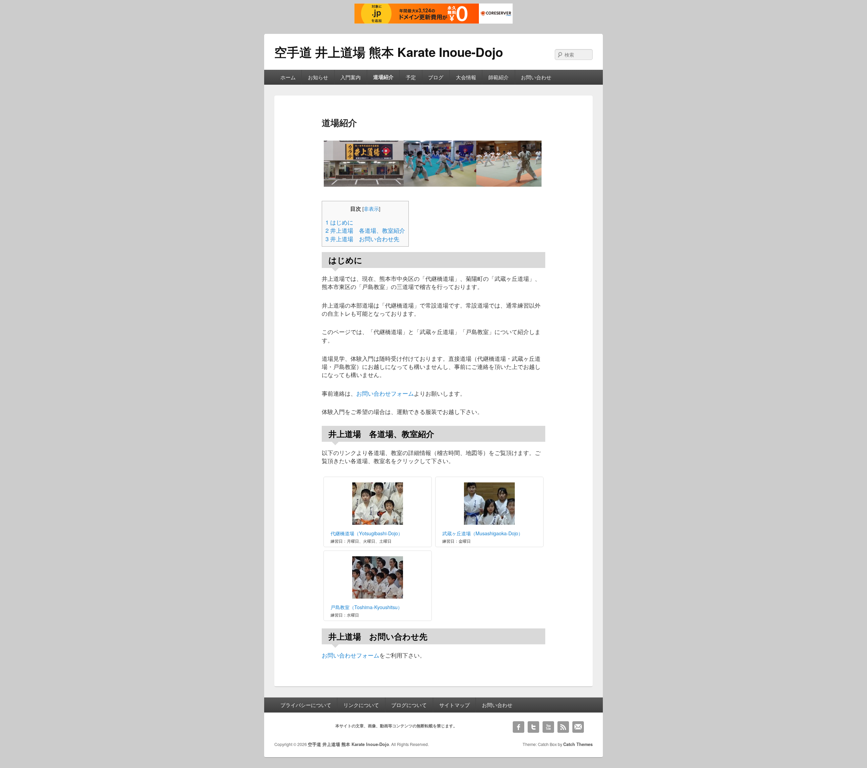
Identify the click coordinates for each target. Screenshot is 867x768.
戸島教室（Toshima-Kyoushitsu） (366, 607)
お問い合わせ (536, 77)
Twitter (533, 727)
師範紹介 (498, 77)
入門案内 (350, 77)
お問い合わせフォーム (385, 393)
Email (578, 727)
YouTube (548, 727)
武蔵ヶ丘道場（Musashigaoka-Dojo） (482, 533)
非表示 (371, 208)
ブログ (435, 77)
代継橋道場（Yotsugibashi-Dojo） (367, 533)
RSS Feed (563, 727)
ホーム (288, 77)
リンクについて (361, 704)
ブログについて (409, 704)
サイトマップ (454, 704)
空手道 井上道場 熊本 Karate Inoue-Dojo (388, 52)
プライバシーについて (305, 704)
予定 (411, 77)
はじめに (339, 222)
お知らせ (318, 77)
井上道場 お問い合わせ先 (362, 239)
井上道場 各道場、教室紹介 (365, 230)
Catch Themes (578, 744)
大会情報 (466, 77)
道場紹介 (383, 77)
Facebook (518, 727)
